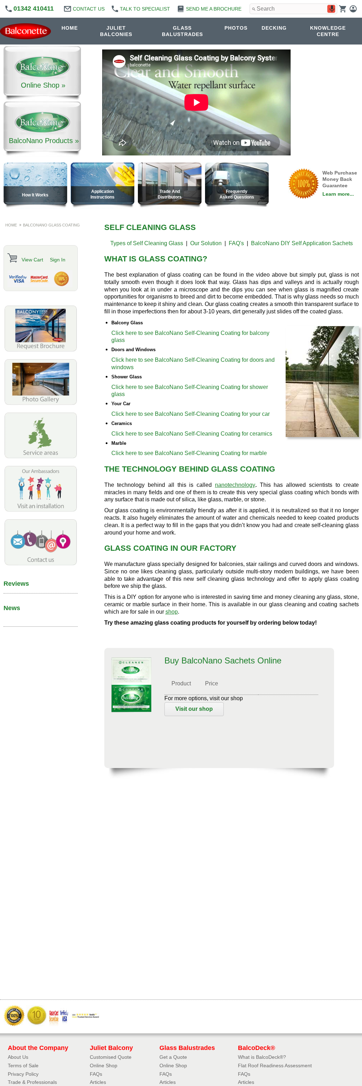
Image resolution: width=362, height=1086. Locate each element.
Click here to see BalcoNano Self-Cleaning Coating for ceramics (191, 434)
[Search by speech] (332, 9)
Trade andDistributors (170, 194)
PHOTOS (235, 28)
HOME (70, 28)
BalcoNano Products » (44, 140)
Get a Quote (173, 1057)
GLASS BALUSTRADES (182, 31)
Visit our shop (194, 709)
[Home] (27, 31)
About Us (18, 1057)
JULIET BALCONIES (116, 31)
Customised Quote (111, 1057)
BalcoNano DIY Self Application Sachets (302, 243)
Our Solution (206, 243)
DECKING (274, 28)
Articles (98, 1082)
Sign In (57, 259)
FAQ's (236, 243)
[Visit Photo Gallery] (41, 403)
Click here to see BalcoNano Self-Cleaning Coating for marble (189, 453)
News (12, 608)
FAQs (96, 1074)
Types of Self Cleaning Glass (146, 243)
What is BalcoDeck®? (262, 1057)
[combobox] (293, 9)
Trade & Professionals (32, 1082)
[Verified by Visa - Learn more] (18, 278)
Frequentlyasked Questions (237, 194)
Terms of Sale (23, 1065)
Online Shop (103, 1065)
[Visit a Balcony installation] (41, 510)
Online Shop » (43, 85)
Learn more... (338, 194)
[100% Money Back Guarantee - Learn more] (61, 278)
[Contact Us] (41, 564)
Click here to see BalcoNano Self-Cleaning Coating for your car (190, 414)
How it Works (35, 195)
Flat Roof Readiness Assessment (275, 1065)
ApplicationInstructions (102, 194)
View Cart (32, 259)
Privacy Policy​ (23, 1074)
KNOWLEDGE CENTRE (328, 31)
